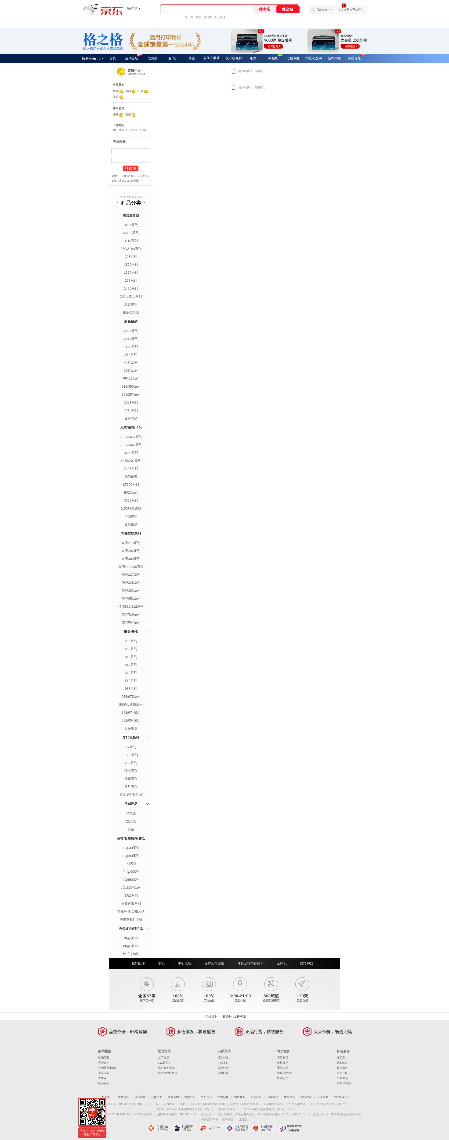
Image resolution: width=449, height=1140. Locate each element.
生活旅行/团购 (107, 1067)
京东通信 (342, 1078)
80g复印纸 (131, 946)
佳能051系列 (131, 598)
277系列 (131, 280)
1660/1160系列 (131, 296)
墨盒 (191, 58)
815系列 (131, 657)
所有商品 (89, 58)
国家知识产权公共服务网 (290, 1128)
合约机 (282, 963)
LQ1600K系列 (131, 887)
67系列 (131, 747)
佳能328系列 (131, 582)
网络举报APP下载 (264, 1128)
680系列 (131, 673)
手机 (161, 963)
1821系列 (131, 402)
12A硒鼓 (141, 176)
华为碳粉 (131, 516)
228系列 (131, 256)
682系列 (131, 681)
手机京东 (206, 1097)
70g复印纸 (131, 938)
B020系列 (131, 492)
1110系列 (131, 241)
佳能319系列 (131, 614)
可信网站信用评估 (159, 1128)
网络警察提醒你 (185, 1128)
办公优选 (219, 17)
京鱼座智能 (344, 1083)
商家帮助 (173, 1097)
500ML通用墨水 (131, 704)
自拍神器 (306, 963)
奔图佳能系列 (131, 533)
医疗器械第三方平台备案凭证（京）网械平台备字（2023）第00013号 (262, 1114)
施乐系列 (131, 779)
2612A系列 (131, 233)
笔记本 (189, 17)
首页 (112, 58)
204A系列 (131, 339)
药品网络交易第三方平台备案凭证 (285, 1104)
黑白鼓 (152, 58)
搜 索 (132, 168)
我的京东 (322, 9)
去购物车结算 (352, 9)
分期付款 (223, 1067)
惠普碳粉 (131, 304)
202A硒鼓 (133, 180)
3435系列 (131, 453)
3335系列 (131, 500)
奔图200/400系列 (131, 567)
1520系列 (131, 264)
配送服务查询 (166, 1067)
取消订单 (282, 1078)
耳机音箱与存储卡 (250, 963)
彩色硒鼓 (131, 321)
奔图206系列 (131, 551)
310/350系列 (131, 386)
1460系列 (131, 288)
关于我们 (106, 1097)
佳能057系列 (131, 622)
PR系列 (131, 864)
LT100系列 (131, 484)
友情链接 (223, 1097)
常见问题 (103, 1073)
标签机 (273, 58)
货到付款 (223, 1057)
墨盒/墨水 (131, 631)
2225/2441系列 (131, 445)
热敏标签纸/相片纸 (131, 911)
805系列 (131, 649)
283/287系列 (131, 394)
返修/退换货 (284, 1073)
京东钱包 (227, 1119)
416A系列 (131, 363)
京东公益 (322, 1097)
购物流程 (103, 1057)
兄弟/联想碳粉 (131, 508)
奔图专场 (354, 58)
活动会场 (131, 58)
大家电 (102, 1078)
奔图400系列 (131, 559)
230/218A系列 (131, 249)
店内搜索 (119, 142)
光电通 (131, 813)
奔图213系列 (131, 543)
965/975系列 (131, 696)
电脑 (198, 17)
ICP (182, 1104)
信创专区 (293, 58)
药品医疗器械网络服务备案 (208, 1104)
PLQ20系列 (131, 872)
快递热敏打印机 (130, 919)
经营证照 (206, 1114)
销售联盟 (239, 1097)
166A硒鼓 (118, 180)
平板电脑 (184, 963)
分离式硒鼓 (211, 58)
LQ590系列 (131, 856)
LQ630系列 (131, 848)
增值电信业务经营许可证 (346, 1114)
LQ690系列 (131, 880)
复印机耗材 (234, 58)
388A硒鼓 (127, 176)
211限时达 (164, 1062)
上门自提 (163, 1057)
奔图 (131, 829)
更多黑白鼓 (131, 312)
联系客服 (103, 1083)
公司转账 (223, 1073)
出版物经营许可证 (227, 1109)
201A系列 (131, 370)
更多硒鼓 (131, 524)
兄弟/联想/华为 (131, 427)
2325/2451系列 (131, 437)
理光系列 (131, 771)
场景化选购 (313, 58)
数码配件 (138, 963)
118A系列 (131, 347)
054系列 (131, 355)
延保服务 (342, 1067)
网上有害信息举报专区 (238, 1128)
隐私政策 (306, 1097)
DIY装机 (342, 1062)
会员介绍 (103, 1062)
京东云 (243, 1119)
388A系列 (131, 225)
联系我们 (123, 1097)
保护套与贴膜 (214, 963)
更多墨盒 (131, 728)
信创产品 (131, 804)
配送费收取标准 (167, 1073)
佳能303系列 (131, 590)
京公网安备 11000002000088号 (122, 1104)
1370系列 (131, 272)
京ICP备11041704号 (161, 1104)
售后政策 (282, 1057)
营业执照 (318, 1114)
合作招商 (156, 1097)
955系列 (131, 688)
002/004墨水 (131, 720)
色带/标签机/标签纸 (131, 838)
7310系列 (131, 410)
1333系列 (131, 755)
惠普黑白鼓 (131, 215)
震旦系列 (131, 787)
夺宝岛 (341, 1057)
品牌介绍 (334, 58)
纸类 (253, 58)
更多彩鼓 (131, 418)
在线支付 (223, 1062)
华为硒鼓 (131, 476)
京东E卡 (342, 1073)
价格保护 (282, 1062)
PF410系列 (131, 378)
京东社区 (256, 1097)
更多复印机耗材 (130, 795)
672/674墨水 (131, 712)
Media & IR (341, 1097)
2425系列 (131, 469)
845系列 (131, 665)
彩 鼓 (172, 58)
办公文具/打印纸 (131, 928)
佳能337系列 (131, 575)
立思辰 (131, 821)
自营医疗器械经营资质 (244, 1104)
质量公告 (289, 1097)
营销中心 (190, 1097)
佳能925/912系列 (131, 606)
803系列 (131, 641)
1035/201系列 (131, 461)
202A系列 (131, 331)
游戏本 (207, 17)
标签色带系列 (131, 903)
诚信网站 (211, 1128)
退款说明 (282, 1067)
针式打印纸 (131, 954)
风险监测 (273, 1097)
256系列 (131, 763)
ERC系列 (131, 895)
